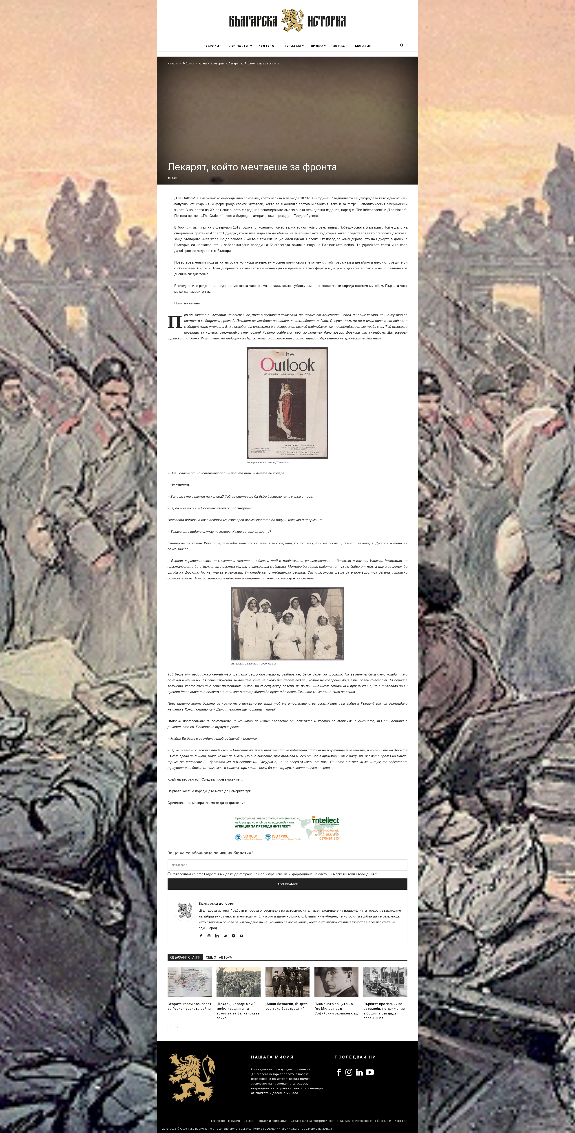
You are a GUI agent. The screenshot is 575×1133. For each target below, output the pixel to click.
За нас (339, 46)
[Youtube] (243, 936)
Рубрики (211, 46)
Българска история (216, 903)
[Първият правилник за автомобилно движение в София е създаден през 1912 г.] (385, 982)
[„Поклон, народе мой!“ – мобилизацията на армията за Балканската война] (239, 982)
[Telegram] (235, 936)
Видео (317, 46)
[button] (402, 46)
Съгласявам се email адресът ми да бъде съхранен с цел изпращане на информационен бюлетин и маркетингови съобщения (273, 874)
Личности (238, 46)
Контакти (401, 1121)
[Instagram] (210, 936)
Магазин (363, 46)
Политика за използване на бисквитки (364, 1121)
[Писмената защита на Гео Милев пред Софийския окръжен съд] (336, 982)
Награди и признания (272, 1121)
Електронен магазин (225, 1121)
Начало (173, 63)
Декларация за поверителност (312, 1121)
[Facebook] (202, 936)
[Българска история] (287, 20)
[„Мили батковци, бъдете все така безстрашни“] (287, 982)
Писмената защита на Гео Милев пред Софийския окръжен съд (336, 1008)
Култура (266, 46)
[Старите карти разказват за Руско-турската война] (190, 982)
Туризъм (292, 46)
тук (207, 291)
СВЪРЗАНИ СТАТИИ (185, 957)
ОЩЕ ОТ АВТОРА (219, 957)
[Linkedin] (219, 936)
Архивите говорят (211, 63)
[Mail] (227, 936)
